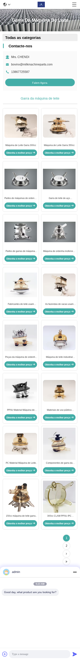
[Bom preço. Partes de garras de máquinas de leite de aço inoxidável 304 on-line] (20, 232)
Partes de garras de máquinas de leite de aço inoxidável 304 (21, 251)
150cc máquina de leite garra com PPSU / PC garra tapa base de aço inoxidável (21, 516)
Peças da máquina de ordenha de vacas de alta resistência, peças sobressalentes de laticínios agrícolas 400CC (20, 357)
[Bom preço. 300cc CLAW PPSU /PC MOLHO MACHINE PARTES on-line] (59, 497)
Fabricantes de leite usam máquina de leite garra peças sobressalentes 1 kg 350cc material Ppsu (21, 304)
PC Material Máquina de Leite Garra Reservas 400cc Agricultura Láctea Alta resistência (21, 463)
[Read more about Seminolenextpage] (66, 553)
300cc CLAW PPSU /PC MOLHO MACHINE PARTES (59, 516)
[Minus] (75, 572)
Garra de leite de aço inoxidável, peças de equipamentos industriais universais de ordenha (59, 198)
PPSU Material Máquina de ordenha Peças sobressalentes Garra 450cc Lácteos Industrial (20, 410)
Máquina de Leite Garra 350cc (59, 145)
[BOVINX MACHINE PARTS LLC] (41, 4)
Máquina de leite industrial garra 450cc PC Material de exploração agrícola (59, 357)
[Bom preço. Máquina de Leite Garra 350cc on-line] (59, 125)
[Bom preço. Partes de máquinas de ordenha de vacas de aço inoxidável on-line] (20, 179)
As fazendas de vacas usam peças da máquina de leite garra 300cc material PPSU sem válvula (59, 304)
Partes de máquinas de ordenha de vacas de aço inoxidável (20, 198)
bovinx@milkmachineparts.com (31, 64)
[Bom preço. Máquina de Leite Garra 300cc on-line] (20, 126)
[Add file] (4, 654)
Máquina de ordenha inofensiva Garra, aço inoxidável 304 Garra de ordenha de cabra (59, 251)
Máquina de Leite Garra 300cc (20, 145)
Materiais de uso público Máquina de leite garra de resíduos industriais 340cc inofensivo (59, 410)
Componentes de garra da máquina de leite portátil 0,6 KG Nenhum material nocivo (59, 463)
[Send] (75, 654)
